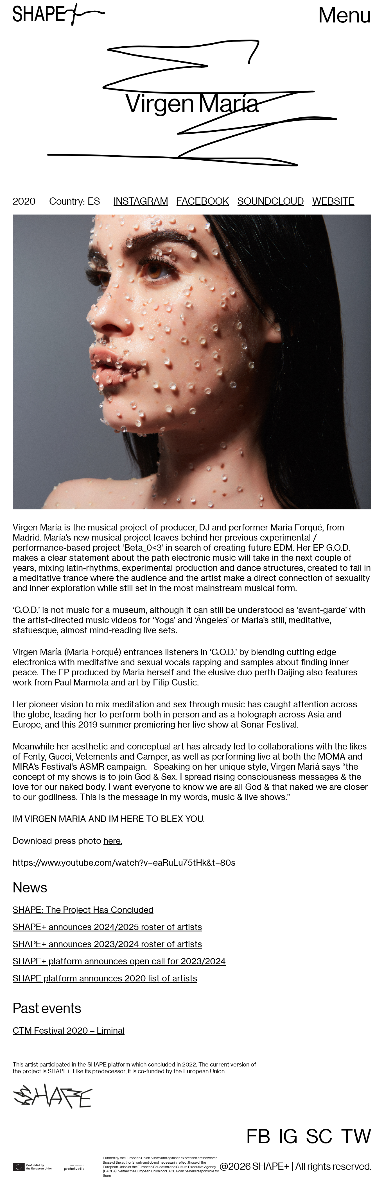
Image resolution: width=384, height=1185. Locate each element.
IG (288, 1137)
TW (356, 1137)
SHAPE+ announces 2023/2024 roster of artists (107, 944)
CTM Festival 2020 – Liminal (69, 1031)
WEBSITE (333, 202)
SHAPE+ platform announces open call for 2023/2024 (119, 961)
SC (319, 1137)
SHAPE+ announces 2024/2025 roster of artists (107, 927)
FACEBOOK (203, 202)
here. (112, 841)
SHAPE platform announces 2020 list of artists (105, 978)
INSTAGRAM (141, 202)
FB (258, 1137)
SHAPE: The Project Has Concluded (83, 910)
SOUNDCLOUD (271, 202)
